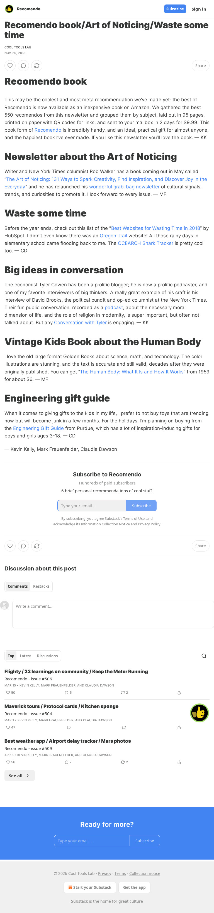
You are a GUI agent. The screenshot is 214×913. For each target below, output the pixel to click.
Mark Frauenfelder (58, 685)
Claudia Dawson (99, 685)
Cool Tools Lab (17, 47)
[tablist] (28, 586)
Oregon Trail (113, 235)
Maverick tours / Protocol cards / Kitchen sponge (61, 706)
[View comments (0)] (23, 65)
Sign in (199, 9)
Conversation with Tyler (80, 322)
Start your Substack (92, 887)
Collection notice (144, 873)
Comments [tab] (18, 586)
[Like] (10, 65)
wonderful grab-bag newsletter (124, 187)
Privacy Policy (149, 523)
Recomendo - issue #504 (28, 713)
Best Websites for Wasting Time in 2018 (155, 228)
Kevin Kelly (29, 685)
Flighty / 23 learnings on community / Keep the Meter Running (76, 671)
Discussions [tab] (47, 655)
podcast (114, 307)
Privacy (104, 873)
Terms (120, 873)
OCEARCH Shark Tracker (145, 243)
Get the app (134, 887)
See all (16, 775)
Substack (79, 901)
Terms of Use (134, 518)
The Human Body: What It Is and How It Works (132, 372)
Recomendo (48, 130)
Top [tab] (11, 655)
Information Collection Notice (105, 523)
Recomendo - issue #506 (28, 678)
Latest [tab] (25, 655)
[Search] (204, 655)
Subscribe (175, 8)
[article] (107, 682)
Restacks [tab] (41, 586)
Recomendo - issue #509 (28, 748)
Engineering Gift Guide (38, 428)
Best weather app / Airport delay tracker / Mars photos (67, 741)
